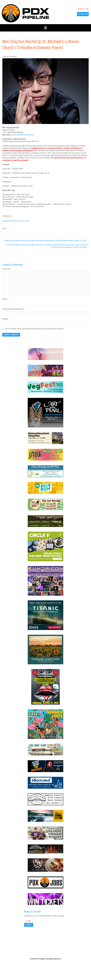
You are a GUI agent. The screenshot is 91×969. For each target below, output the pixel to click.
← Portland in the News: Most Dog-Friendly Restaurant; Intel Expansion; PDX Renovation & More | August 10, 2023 (44, 241)
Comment (6, 269)
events (21, 221)
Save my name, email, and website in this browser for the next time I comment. (34, 329)
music (27, 221)
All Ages (5, 221)
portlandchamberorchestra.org (22, 135)
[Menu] (45, 27)
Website (5, 319)
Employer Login (83, 9)
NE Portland (13, 221)
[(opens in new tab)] (45, 354)
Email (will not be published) (13, 309)
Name (5, 299)
